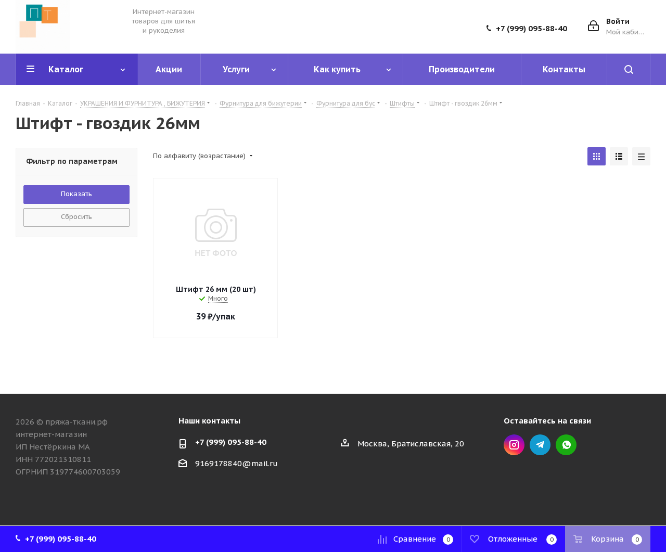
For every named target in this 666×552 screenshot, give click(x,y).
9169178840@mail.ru (236, 463)
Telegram (540, 444)
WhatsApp (566, 444)
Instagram (514, 444)
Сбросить (76, 216)
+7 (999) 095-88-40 (531, 28)
